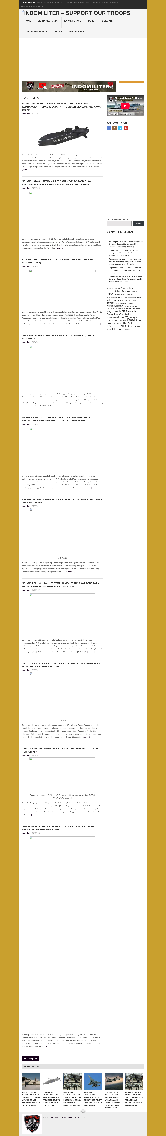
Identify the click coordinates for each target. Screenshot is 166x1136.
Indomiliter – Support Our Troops (67, 1117)
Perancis (131, 311)
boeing (134, 291)
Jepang (133, 300)
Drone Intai (130, 295)
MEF (122, 311)
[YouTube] (126, 128)
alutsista (113, 290)
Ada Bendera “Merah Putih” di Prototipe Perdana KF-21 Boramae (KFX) (58, 261)
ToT (132, 326)
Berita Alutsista (48, 21)
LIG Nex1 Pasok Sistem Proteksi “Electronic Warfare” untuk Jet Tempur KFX (62, 501)
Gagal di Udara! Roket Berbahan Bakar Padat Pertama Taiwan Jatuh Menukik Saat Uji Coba (125, 270)
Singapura (111, 323)
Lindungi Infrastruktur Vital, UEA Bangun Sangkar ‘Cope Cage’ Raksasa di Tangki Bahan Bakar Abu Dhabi (125, 279)
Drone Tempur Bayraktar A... (49, 2)
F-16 (120, 297)
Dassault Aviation (120, 295)
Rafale (135, 317)
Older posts (31, 1059)
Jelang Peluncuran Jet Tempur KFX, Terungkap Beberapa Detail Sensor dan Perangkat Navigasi (60, 585)
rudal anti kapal (112, 320)
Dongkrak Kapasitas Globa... (105, 2)
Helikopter (107, 21)
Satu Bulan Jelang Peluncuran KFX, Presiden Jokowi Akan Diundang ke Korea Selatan (61, 665)
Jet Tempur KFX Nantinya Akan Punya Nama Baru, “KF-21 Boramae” (58, 337)
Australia (126, 291)
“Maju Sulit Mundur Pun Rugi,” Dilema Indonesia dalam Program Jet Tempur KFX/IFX (58, 828)
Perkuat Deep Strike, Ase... (77, 2)
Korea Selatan (115, 305)
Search (138, 223)
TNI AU (124, 326)
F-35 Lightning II (129, 297)
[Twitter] (120, 128)
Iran (121, 300)
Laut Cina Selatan (115, 309)
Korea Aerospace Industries (124, 303)
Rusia (132, 319)
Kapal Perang (72, 21)
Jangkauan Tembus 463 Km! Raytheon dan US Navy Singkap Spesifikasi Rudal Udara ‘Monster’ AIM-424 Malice (125, 261)
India (109, 300)
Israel (127, 300)
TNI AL (112, 326)
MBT (116, 312)
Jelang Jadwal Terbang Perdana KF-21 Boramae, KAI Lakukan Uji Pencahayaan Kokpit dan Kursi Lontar (56, 183)
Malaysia (110, 312)
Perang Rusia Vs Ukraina (119, 314)
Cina (110, 294)
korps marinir (130, 306)
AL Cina (130, 288)
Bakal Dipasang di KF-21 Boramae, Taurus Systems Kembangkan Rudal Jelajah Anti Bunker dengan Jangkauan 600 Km (62, 106)
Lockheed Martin (132, 308)
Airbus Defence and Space (116, 288)
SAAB (140, 320)
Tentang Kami (77, 31)
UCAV (109, 330)
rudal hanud (122, 320)
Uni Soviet (128, 329)
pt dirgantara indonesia (115, 317)
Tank (91, 21)
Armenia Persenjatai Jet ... (32, 6)
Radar (58, 31)
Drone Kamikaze (112, 297)
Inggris (115, 300)
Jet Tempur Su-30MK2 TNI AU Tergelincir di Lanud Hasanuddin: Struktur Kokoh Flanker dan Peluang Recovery (126, 244)
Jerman (110, 303)
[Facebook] (109, 128)
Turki (137, 326)
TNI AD (127, 323)
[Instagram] (114, 128)
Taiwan (118, 323)
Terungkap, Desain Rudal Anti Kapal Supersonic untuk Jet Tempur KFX (61, 750)
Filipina (140, 297)
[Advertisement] (83, 58)
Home (28, 21)
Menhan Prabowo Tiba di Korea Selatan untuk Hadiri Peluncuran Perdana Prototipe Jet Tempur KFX (57, 419)
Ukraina (117, 329)
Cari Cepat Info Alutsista (117, 219)
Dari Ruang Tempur (36, 31)
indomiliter (26, 114)
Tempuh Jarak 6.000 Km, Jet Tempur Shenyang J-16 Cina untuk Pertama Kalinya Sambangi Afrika (124, 252)
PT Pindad (128, 317)
